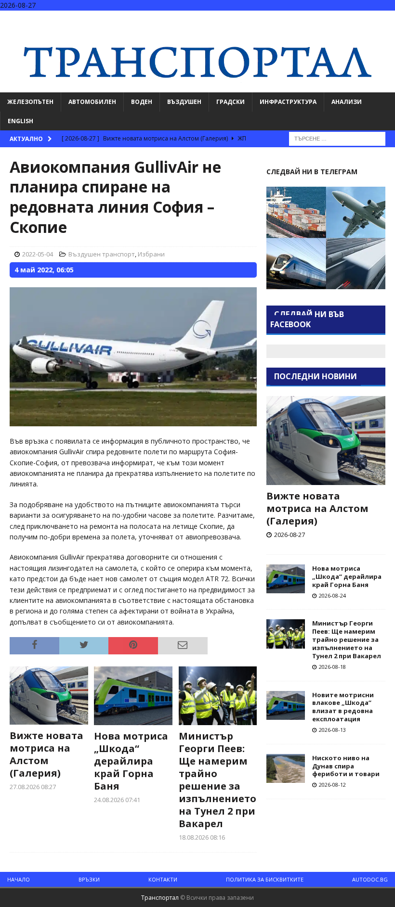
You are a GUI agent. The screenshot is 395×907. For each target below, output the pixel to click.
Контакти (162, 879)
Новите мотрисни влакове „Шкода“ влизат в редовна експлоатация (343, 707)
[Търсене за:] (337, 137)
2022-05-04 (37, 254)
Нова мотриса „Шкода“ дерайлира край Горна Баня (131, 760)
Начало (18, 879)
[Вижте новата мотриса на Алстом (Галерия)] (49, 695)
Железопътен (30, 102)
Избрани (151, 254)
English (20, 121)
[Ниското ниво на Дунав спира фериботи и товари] (285, 768)
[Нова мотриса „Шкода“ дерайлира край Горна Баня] (133, 695)
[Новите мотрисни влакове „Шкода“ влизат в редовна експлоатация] (285, 705)
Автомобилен (92, 102)
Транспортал (160, 898)
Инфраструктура (288, 102)
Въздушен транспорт (101, 254)
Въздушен (184, 102)
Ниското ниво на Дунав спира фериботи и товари (346, 766)
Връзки (89, 879)
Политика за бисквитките (264, 879)
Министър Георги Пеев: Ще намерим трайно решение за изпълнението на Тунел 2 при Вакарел (217, 779)
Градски (230, 102)
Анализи (346, 102)
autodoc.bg (370, 879)
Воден (141, 102)
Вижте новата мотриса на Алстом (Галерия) (46, 754)
